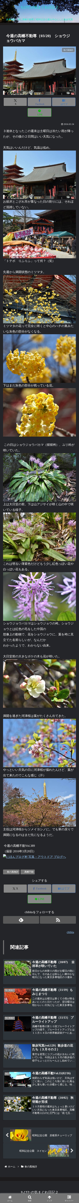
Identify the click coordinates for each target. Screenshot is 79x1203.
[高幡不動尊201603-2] (39, 358)
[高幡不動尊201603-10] (39, 596)
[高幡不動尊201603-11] (39, 174)
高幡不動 (29, 871)
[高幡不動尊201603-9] (39, 536)
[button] (70, 761)
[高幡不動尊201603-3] (39, 412)
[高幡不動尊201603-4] (39, 477)
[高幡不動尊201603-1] (39, 298)
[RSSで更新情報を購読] (58, 920)
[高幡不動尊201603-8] (39, 234)
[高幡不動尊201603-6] (39, 742)
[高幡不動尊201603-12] (39, 683)
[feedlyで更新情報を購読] (21, 920)
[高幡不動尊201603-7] (39, 802)
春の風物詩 (12, 871)
